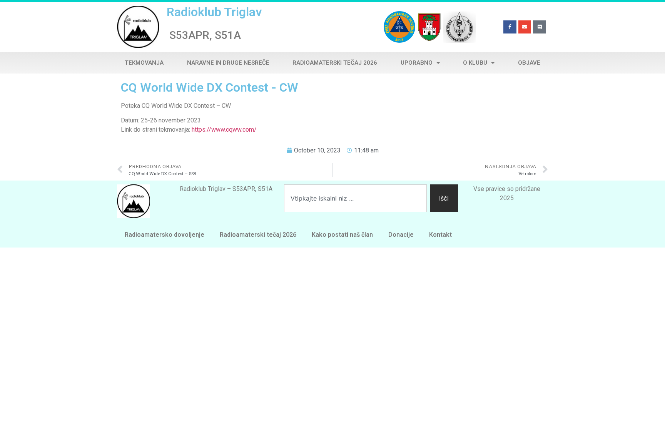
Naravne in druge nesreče (228, 62)
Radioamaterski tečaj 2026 (334, 62)
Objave (529, 62)
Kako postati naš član (342, 234)
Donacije (401, 234)
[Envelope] (524, 26)
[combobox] (355, 198)
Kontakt (440, 234)
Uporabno (417, 62)
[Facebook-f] (509, 26)
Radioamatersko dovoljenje (164, 234)
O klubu (475, 62)
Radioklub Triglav (214, 12)
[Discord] (539, 26)
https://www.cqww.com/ (224, 129)
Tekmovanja (144, 62)
